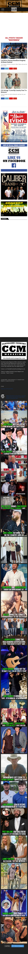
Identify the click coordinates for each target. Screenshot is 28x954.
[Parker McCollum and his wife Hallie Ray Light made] (14, 740)
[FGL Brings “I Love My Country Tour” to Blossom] (14, 88)
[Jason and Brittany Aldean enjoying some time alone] (14, 930)
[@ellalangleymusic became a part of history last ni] (14, 441)
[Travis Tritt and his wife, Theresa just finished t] (14, 876)
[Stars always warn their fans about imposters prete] (14, 767)
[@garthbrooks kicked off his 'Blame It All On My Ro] (14, 658)
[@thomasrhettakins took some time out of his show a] (14, 903)
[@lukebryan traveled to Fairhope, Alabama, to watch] (14, 414)
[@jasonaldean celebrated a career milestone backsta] (14, 631)
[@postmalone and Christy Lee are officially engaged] (14, 821)
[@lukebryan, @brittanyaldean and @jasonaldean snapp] (14, 550)
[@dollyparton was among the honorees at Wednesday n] (14, 713)
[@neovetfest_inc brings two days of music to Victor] (14, 495)
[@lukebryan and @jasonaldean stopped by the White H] (14, 577)
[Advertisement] (14, 24)
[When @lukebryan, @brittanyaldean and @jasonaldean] (14, 468)
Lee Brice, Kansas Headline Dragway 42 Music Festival (13, 61)
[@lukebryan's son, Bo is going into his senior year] (14, 794)
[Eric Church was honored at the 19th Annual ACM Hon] (14, 686)
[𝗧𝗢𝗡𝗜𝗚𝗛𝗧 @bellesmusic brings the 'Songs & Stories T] (14, 604)
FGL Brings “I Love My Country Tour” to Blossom (14, 91)
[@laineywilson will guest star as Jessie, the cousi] (14, 849)
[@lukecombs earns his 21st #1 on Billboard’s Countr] (14, 523)
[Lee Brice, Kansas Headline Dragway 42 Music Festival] (14, 58)
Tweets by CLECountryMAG (7, 388)
